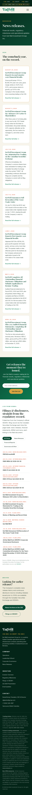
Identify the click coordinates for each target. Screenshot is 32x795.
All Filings (7, 438)
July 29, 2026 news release (16, 727)
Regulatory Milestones (9, 678)
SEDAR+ (19, 564)
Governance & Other (10, 446)
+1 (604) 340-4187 (8, 703)
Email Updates (6, 686)
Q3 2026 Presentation (9, 683)
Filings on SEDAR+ (11, 614)
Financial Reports (9, 442)
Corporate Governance (9, 661)
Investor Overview (8, 674)
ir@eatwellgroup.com (8, 700)
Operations (5, 655)
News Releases (19, 438)
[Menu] (28, 10)
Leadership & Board (8, 658)
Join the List (16, 391)
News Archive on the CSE (14, 607)
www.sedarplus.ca (7, 768)
